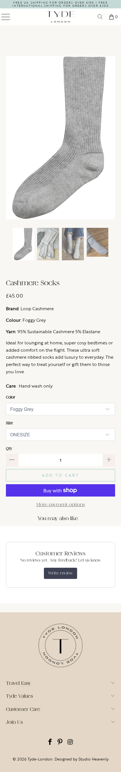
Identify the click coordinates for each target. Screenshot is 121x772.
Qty (9, 448)
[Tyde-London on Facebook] (50, 742)
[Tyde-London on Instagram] (70, 742)
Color (10, 397)
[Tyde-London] (60, 16)
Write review (60, 573)
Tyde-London (40, 759)
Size (9, 423)
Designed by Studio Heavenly (82, 759)
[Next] (110, 137)
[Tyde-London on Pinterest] (60, 742)
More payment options (60, 504)
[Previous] (10, 137)
